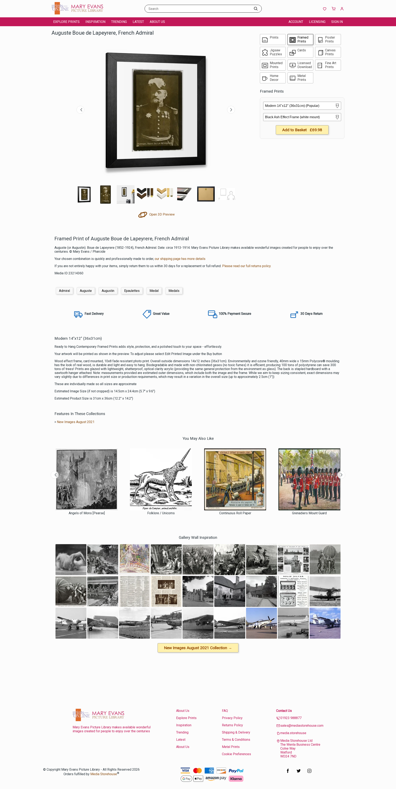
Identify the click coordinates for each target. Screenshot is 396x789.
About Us (157, 22)
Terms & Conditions (236, 740)
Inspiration (95, 22)
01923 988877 (291, 718)
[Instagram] (309, 773)
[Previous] (80, 110)
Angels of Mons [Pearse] (87, 513)
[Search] (255, 8)
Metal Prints (231, 747)
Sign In (337, 22)
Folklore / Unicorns (161, 513)
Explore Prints (66, 22)
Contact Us (284, 711)
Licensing (317, 22)
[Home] (77, 13)
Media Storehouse (103, 774)
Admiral (64, 291)
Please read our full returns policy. (246, 266)
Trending (119, 22)
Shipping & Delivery (236, 732)
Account (296, 22)
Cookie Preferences (236, 754)
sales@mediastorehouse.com (301, 726)
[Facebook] (288, 773)
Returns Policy (232, 725)
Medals (174, 291)
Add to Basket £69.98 (302, 129)
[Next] (231, 110)
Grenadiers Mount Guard (309, 513)
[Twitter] (298, 773)
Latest (138, 22)
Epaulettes (132, 291)
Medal (154, 291)
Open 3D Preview (161, 214)
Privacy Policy (232, 718)
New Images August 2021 (75, 422)
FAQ (225, 711)
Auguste (86, 291)
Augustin (108, 291)
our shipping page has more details (180, 259)
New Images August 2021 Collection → (198, 647)
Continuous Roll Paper (235, 513)
